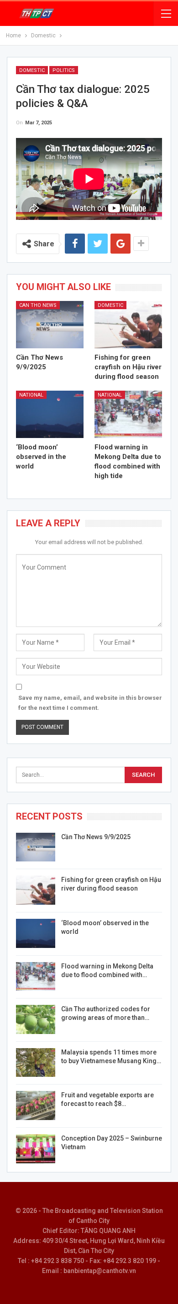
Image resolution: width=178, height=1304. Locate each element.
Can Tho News (38, 305)
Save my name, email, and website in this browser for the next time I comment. (90, 702)
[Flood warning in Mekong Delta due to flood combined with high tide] (128, 414)
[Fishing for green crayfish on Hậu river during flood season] (128, 324)
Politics (63, 70)
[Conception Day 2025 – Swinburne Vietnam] (35, 1148)
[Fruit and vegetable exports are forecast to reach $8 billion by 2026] (35, 1105)
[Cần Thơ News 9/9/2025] (50, 324)
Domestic (32, 70)
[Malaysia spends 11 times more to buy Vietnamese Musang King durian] (35, 1062)
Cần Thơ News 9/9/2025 (96, 836)
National (31, 395)
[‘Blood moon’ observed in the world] (50, 414)
